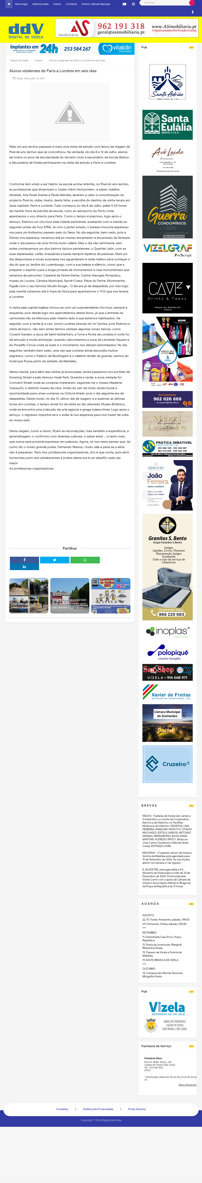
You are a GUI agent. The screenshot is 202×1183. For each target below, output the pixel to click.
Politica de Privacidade (98, 1109)
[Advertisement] (70, 512)
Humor (57, 4)
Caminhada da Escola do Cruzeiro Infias (108, 605)
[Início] (8, 4)
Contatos (71, 4)
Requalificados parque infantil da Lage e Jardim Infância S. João (25, 603)
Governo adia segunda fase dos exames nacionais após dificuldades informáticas (69, 603)
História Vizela (40, 4)
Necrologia (21, 4)
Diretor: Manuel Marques (96, 4)
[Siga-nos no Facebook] (192, 12)
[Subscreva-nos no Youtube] (124, 4)
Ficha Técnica (137, 1109)
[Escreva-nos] (133, 4)
